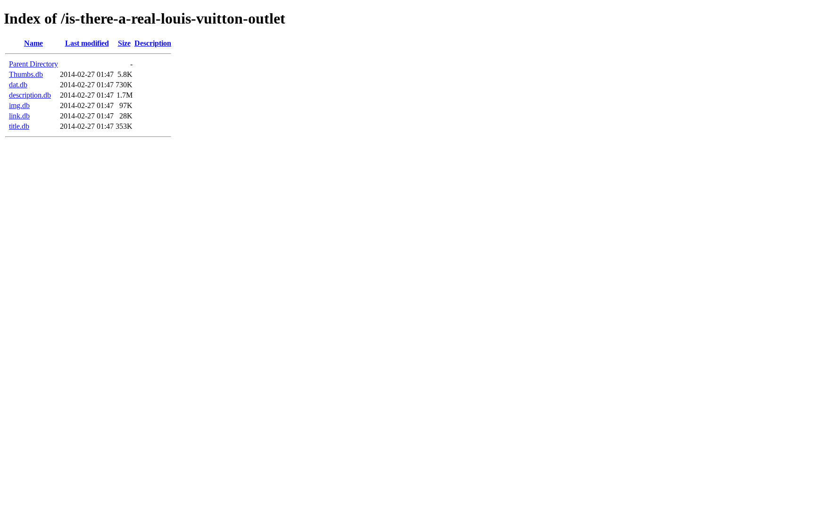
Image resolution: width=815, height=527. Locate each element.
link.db (19, 116)
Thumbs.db (26, 74)
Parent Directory (33, 64)
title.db (19, 126)
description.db (30, 95)
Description (152, 43)
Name (33, 43)
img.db (19, 105)
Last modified (87, 43)
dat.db (18, 85)
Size (124, 43)
